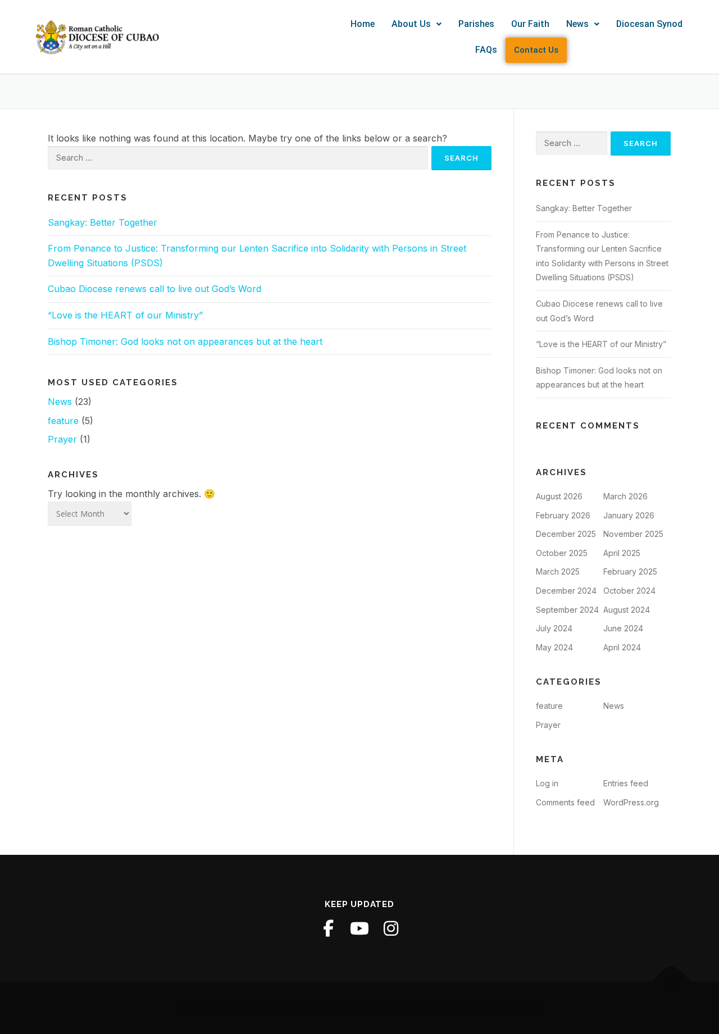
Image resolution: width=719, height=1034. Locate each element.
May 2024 (554, 647)
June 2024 (623, 628)
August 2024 (626, 609)
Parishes (476, 24)
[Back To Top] (671, 982)
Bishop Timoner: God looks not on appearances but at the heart (185, 341)
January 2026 (628, 515)
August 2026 (559, 496)
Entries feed (625, 783)
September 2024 (567, 609)
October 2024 (629, 590)
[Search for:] (238, 158)
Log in (547, 783)
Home (363, 24)
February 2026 (563, 515)
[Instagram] (391, 928)
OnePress (430, 1007)
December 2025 (566, 534)
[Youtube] (359, 928)
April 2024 (622, 647)
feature (63, 420)
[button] (416, 24)
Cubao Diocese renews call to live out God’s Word (154, 288)
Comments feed (565, 802)
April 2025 (621, 553)
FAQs (486, 49)
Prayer (62, 439)
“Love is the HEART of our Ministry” (125, 315)
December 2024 (566, 590)
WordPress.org (631, 802)
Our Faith (530, 24)
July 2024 (554, 628)
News (577, 24)
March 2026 (625, 496)
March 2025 (558, 571)
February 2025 (630, 571)
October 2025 (562, 553)
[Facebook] (328, 928)
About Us (411, 24)
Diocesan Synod (649, 24)
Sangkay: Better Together (102, 222)
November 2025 (633, 534)
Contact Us (536, 50)
